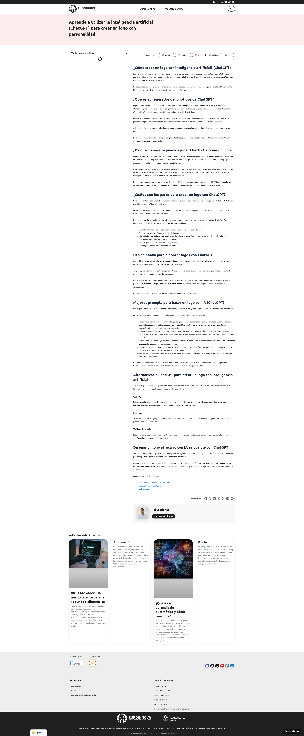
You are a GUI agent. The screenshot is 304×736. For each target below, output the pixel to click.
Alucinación (122, 542)
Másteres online (174, 8)
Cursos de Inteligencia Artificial (83, 695)
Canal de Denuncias (161, 728)
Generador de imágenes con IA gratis (154, 482)
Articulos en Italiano (162, 695)
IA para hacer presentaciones (151, 485)
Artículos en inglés (162, 690)
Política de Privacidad (125, 728)
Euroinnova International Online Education (172, 708)
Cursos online (147, 8)
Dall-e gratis (144, 489)
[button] (231, 9)
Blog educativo (160, 699)
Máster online (76, 690)
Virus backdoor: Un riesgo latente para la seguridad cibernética (88, 597)
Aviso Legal (84, 728)
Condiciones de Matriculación (102, 728)
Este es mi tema (292, 731)
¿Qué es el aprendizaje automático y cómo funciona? (170, 609)
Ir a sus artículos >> (163, 516)
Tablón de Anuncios (179, 728)
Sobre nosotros (160, 686)
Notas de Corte (160, 704)
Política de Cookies (143, 728)
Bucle (202, 542)
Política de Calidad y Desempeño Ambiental (206, 728)
